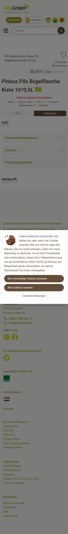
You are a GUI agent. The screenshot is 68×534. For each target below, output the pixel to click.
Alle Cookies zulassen (20, 287)
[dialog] (34, 267)
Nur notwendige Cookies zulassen (27, 278)
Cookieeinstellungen (34, 295)
